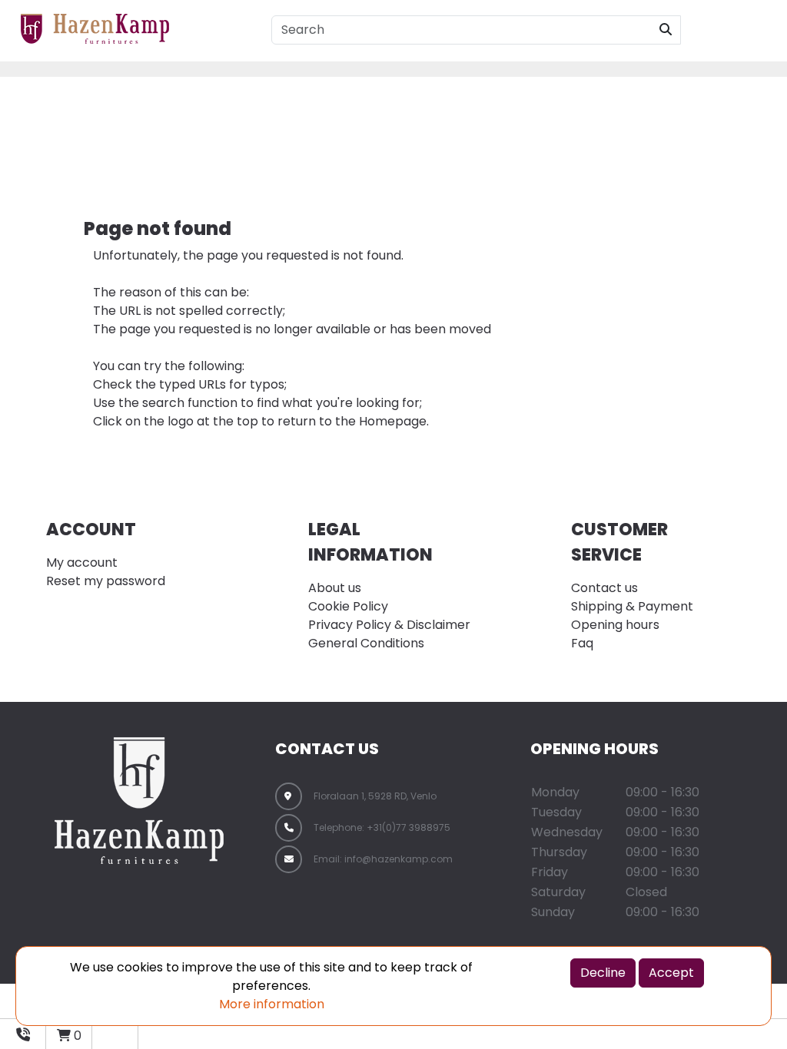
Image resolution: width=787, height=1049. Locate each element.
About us (334, 588)
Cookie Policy (348, 606)
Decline (603, 972)
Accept (671, 972)
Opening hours (615, 625)
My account (82, 562)
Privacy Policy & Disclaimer (389, 625)
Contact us (604, 588)
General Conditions (366, 643)
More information (271, 1004)
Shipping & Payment (632, 606)
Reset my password (105, 581)
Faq (582, 643)
